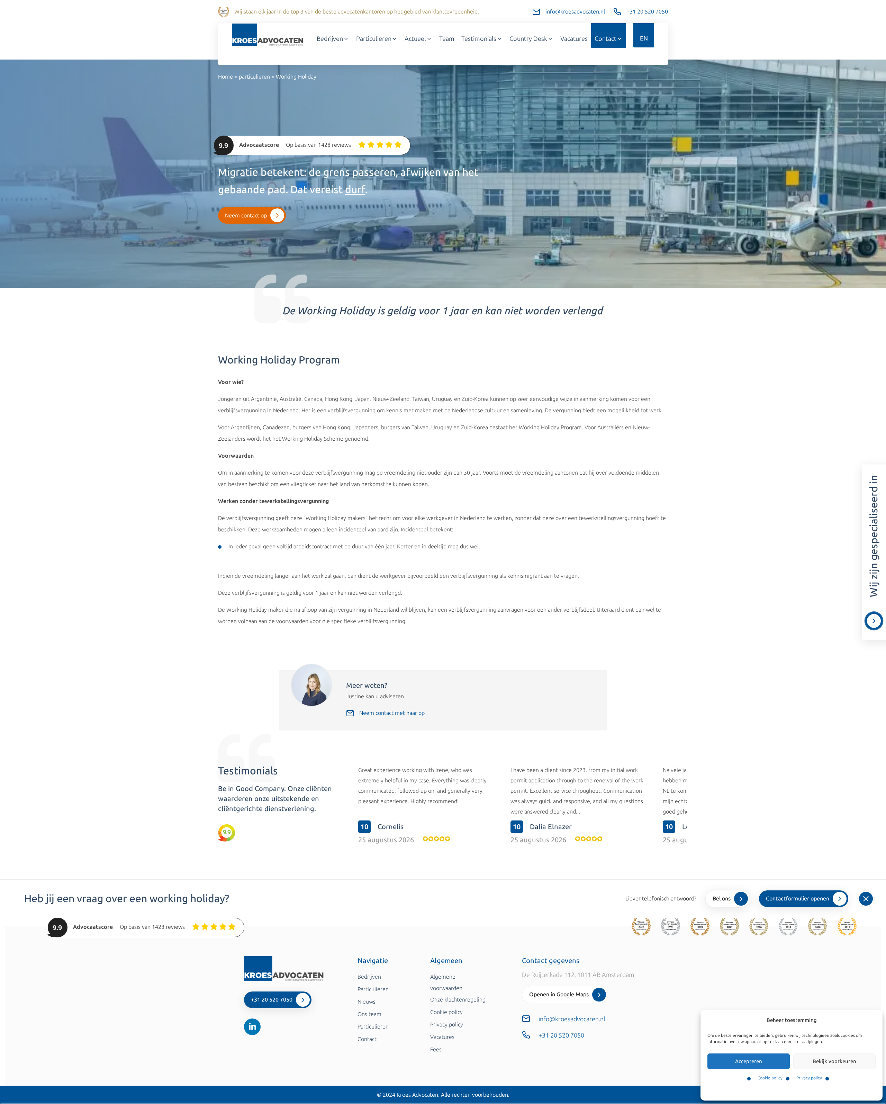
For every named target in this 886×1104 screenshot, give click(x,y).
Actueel (415, 39)
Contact (605, 39)
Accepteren (748, 1061)
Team (446, 39)
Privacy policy (809, 1078)
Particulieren (373, 39)
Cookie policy (770, 1078)
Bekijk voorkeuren (834, 1061)
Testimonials (478, 39)
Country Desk (528, 39)
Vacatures (574, 39)
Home (225, 76)
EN (644, 38)
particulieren (254, 76)
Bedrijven (330, 39)
